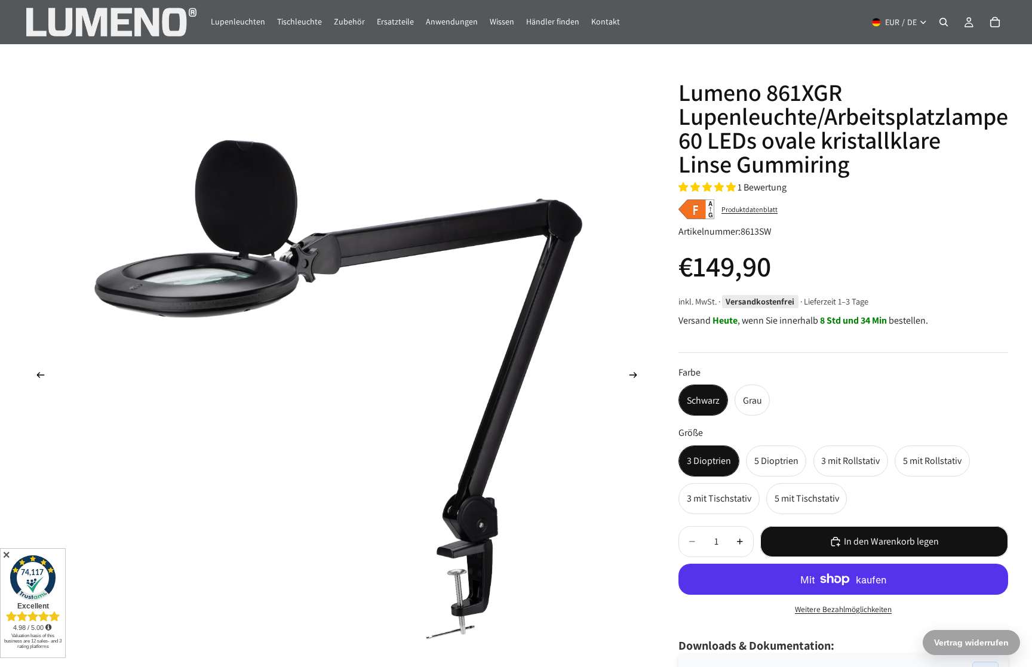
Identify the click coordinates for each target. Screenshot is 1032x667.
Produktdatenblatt (749, 209)
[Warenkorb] (995, 22)
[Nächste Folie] (637, 377)
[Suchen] (943, 22)
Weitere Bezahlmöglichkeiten (843, 609)
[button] (708, 187)
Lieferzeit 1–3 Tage (836, 301)
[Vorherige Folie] (37, 377)
